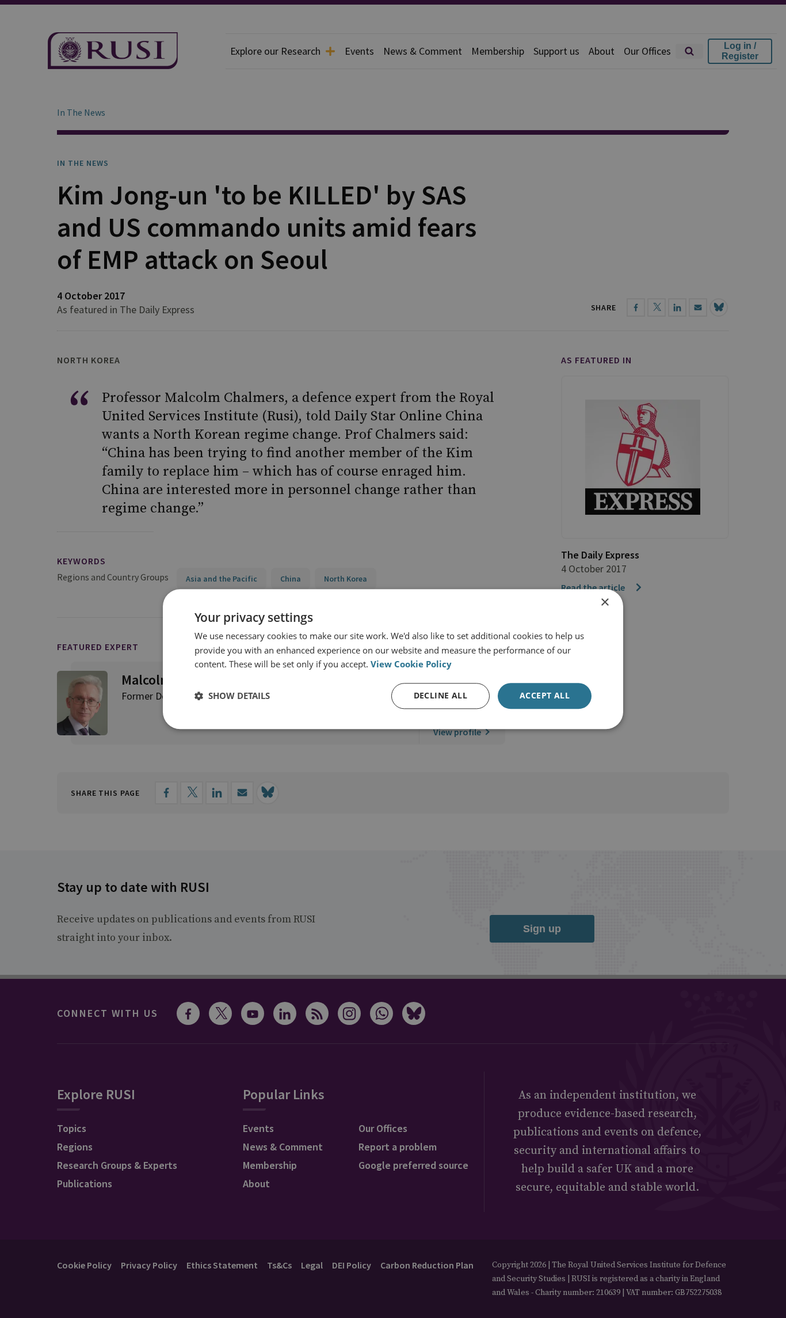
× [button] (604, 602)
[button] (232, 696)
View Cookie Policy (411, 664)
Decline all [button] (440, 695)
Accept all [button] (545, 695)
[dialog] (393, 659)
